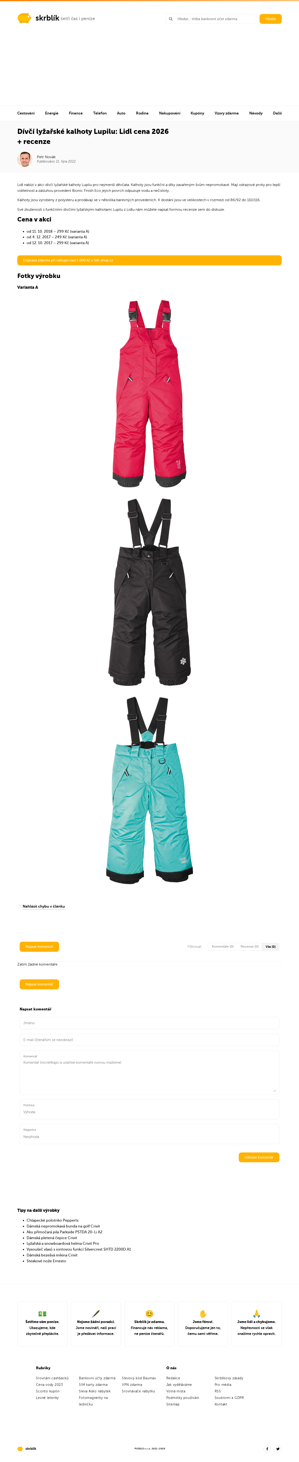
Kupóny (197, 113)
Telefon (100, 113)
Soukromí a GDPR (229, 1398)
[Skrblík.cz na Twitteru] (278, 1449)
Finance (76, 113)
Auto (121, 113)
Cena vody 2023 (49, 1385)
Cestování (26, 113)
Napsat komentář (39, 947)
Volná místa (175, 1391)
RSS (218, 1391)
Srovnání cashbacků (52, 1378)
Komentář (30, 1056)
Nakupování (169, 113)
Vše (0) (271, 947)
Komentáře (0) (223, 946)
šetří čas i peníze (78, 18)
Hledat (270, 19)
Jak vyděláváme (179, 1385)
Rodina (142, 113)
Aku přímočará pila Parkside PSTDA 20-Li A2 (64, 1232)
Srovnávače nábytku (138, 1391)
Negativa (29, 1129)
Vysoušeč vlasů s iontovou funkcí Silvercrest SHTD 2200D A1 (79, 1249)
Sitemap (173, 1404)
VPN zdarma (132, 1385)
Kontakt (221, 1404)
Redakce (173, 1378)
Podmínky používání (182, 1398)
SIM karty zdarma (93, 1385)
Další (277, 113)
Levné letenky (47, 1398)
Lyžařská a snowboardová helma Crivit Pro (63, 1243)
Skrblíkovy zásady (229, 1378)
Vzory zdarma (227, 113)
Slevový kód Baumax (139, 1378)
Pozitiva (29, 1105)
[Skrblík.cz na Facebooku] (267, 1449)
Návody (256, 113)
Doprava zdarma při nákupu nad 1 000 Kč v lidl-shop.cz (68, 260)
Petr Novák (46, 157)
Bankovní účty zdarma (97, 1378)
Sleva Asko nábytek (95, 1391)
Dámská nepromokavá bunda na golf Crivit (63, 1226)
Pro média (223, 1385)
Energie (51, 113)
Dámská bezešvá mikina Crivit (52, 1255)
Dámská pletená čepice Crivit (52, 1238)
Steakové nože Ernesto (46, 1261)
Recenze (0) (250, 946)
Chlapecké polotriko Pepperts (52, 1220)
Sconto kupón (47, 1391)
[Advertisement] (149, 70)
